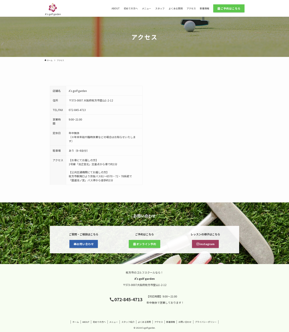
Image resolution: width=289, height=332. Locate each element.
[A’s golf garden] (52, 9)
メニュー (113, 321)
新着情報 (170, 321)
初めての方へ (99, 321)
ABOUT (85, 321)
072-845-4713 (128, 299)
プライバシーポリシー (206, 321)
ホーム (75, 321)
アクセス (158, 321)
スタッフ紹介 (127, 321)
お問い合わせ (184, 321)
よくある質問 (144, 321)
